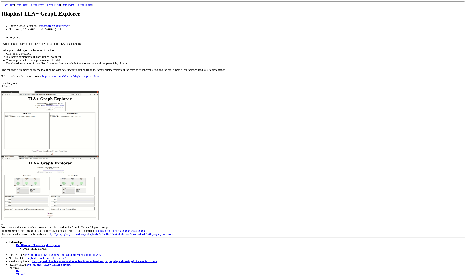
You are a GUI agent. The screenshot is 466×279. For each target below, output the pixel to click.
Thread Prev (36, 4)
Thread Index (84, 4)
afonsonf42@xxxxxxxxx (54, 25)
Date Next (21, 4)
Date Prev (8, 4)
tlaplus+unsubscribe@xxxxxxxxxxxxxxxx (120, 230)
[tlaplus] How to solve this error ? (46, 258)
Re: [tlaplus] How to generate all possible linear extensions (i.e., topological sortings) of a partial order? (94, 261)
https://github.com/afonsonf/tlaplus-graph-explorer (70, 76)
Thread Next (52, 4)
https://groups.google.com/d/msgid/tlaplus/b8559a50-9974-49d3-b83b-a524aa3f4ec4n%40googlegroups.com (110, 234)
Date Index (68, 4)
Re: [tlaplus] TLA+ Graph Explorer (38, 245)
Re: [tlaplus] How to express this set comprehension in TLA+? (63, 254)
